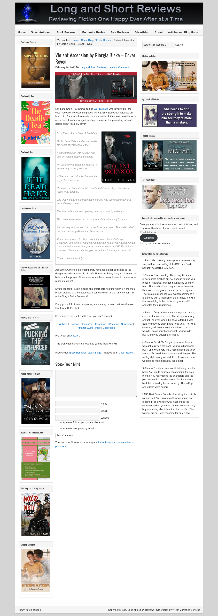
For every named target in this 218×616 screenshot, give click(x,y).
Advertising (141, 32)
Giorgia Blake (101, 108)
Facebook (74, 324)
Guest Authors (39, 32)
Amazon (74, 335)
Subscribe (148, 237)
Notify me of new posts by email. (76, 428)
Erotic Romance (78, 352)
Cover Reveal (126, 352)
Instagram (87, 324)
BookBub (114, 324)
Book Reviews (64, 32)
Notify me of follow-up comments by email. (82, 422)
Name (104, 403)
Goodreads (101, 324)
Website (63, 324)
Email (104, 410)
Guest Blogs (94, 352)
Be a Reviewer (120, 32)
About (159, 32)
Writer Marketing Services (186, 609)
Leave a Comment (119, 67)
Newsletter (127, 324)
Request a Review (93, 32)
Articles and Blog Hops (181, 32)
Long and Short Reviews (109, 13)
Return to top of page (29, 609)
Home (22, 32)
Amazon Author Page (89, 327)
